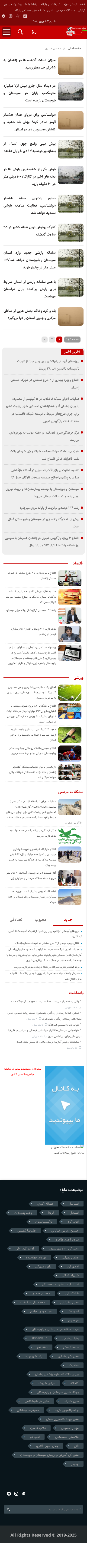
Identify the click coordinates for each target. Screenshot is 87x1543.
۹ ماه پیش (38, 1025)
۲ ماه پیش (32, 1019)
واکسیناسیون (43, 1221)
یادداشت (76, 993)
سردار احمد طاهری (67, 1239)
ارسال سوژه (70, 4)
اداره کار (35, 1436)
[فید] (25, 16)
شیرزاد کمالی (70, 1275)
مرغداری (73, 1320)
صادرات (74, 1365)
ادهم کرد (73, 1266)
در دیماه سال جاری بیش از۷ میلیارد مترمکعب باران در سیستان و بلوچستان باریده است (29, 93)
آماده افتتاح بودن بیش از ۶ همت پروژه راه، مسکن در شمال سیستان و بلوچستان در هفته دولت (31, 896)
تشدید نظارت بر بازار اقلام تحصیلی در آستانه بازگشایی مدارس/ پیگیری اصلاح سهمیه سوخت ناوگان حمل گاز (31, 596)
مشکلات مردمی (65, 10)
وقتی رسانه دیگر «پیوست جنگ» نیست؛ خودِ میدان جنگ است (45, 1001)
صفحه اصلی (74, 48)
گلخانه (75, 1383)
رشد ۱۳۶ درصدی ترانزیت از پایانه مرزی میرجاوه (50, 507)
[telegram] (3, 16)
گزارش (81, 10)
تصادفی (16, 919)
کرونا (51, 1212)
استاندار (74, 1203)
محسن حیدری (41, 1293)
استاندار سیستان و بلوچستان (60, 1284)
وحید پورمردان (23, 1212)
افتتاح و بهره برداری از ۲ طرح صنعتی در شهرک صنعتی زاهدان (47, 943)
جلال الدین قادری (47, 1445)
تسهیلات (73, 1311)
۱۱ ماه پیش (71, 1048)
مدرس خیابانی (69, 1302)
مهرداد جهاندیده (36, 1257)
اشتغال (74, 1212)
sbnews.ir (39, 1338)
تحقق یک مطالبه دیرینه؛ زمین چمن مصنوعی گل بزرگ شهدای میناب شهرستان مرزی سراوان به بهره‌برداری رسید (31, 692)
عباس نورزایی (70, 1257)
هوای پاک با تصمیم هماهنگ (63, 1025)
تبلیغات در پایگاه (50, 4)
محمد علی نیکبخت (32, 1302)
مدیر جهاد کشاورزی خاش (62, 1419)
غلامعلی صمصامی (67, 1436)
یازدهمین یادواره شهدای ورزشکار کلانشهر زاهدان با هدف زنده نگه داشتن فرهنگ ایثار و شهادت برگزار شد (32, 772)
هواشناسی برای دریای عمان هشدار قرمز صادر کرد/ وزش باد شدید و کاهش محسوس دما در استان (29, 122)
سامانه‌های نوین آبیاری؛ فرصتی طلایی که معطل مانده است (47, 1042)
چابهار (75, 1463)
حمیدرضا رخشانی (28, 1410)
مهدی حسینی (70, 1428)
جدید (68, 919)
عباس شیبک (47, 1383)
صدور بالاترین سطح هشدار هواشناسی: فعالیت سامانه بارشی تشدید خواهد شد (29, 205)
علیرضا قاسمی (26, 1230)
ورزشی (79, 678)
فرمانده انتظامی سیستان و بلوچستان (55, 1329)
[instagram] (10, 16)
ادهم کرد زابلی (25, 1248)
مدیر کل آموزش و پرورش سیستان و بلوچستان (49, 1454)
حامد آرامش (71, 1347)
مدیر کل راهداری (68, 1356)
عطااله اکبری (45, 1203)
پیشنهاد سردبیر (13, 4)
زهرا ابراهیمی (70, 1338)
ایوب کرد (73, 1221)
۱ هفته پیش (71, 1007)
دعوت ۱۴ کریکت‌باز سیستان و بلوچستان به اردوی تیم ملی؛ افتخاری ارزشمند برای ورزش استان (33, 734)
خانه (82, 4)
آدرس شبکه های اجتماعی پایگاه (34, 10)
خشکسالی (72, 1293)
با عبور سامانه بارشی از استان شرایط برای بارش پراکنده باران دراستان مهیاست (29, 289)
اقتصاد (78, 563)
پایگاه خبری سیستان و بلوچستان (58, 1392)
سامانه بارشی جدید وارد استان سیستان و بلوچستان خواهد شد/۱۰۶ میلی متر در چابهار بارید (29, 260)
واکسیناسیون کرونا (67, 1410)
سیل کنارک (71, 1401)
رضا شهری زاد (33, 1356)
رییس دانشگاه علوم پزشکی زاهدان (57, 1374)
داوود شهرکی (43, 1266)
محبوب (40, 919)
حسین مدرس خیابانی (65, 1230)
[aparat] (17, 16)
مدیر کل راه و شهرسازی (64, 1248)
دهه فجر (42, 1347)
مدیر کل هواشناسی (37, 1401)
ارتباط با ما (31, 4)
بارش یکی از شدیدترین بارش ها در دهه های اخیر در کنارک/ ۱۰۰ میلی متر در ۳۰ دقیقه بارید (29, 176)
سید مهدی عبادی (41, 1311)
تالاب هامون (38, 1428)
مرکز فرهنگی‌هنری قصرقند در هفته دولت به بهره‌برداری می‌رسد (47, 967)
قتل (76, 1445)
